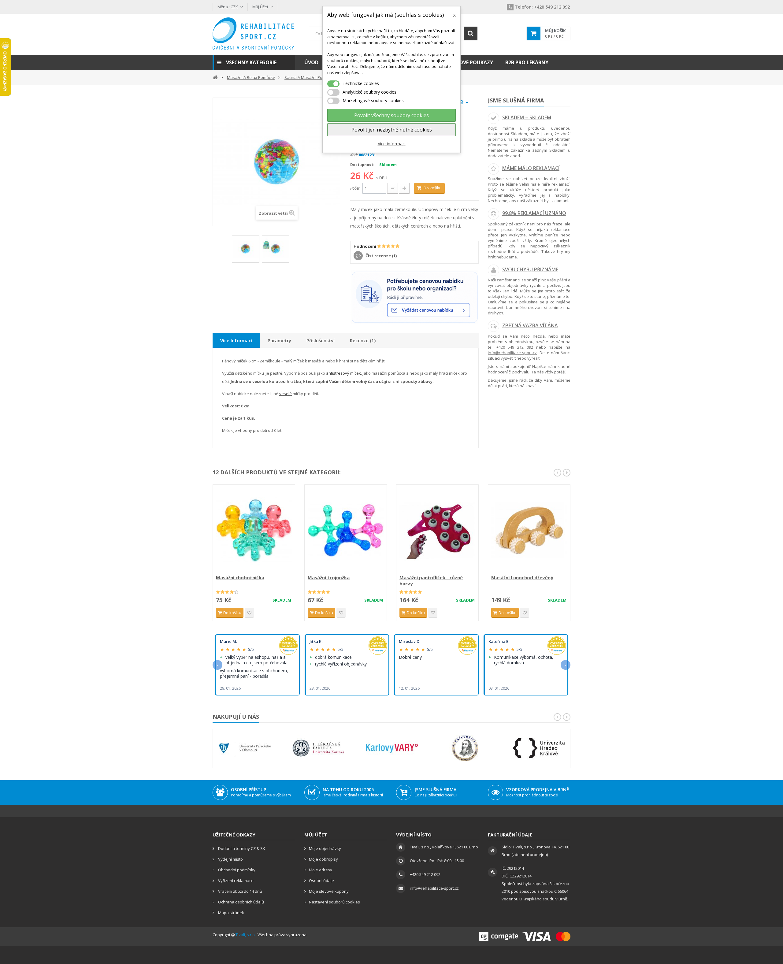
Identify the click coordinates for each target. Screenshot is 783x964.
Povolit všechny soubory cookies (391, 115)
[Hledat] (470, 33)
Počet (354, 188)
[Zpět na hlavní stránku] (215, 77)
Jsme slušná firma (516, 100)
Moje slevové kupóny (329, 891)
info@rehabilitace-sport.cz (512, 352)
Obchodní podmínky (236, 870)
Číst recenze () (381, 255)
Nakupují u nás (236, 716)
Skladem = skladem (526, 117)
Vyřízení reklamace (235, 880)
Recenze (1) (363, 340)
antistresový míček (343, 373)
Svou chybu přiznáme (530, 269)
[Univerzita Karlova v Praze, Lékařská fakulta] (318, 748)
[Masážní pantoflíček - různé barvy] (437, 530)
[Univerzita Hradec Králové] (538, 748)
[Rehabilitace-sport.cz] (254, 33)
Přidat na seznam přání (249, 613)
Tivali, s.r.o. (246, 934)
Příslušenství (320, 340)
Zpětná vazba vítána (530, 325)
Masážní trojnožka (329, 577)
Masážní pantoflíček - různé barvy (431, 580)
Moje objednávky (325, 848)
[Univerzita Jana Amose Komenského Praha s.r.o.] (465, 748)
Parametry (279, 340)
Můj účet (315, 835)
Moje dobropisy (323, 859)
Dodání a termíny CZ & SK (241, 848)
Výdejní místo (230, 859)
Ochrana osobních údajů (240, 902)
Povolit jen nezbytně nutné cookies (391, 129)
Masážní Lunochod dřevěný (522, 577)
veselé (285, 393)
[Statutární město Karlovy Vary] (391, 748)
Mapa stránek (230, 912)
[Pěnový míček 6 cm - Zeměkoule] (245, 249)
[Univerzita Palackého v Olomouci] (245, 748)
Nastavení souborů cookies (334, 902)
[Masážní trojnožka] (346, 530)
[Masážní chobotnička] (254, 530)
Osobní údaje (321, 880)
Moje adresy (320, 870)
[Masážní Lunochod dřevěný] (529, 530)
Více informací (392, 143)
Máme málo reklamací (530, 168)
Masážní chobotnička (240, 577)
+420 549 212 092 (542, 7)
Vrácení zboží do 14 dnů (239, 891)
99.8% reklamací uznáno (534, 213)
